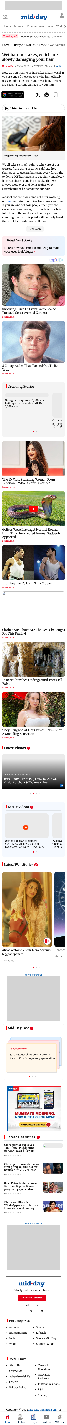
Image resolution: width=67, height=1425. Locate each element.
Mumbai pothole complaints (35, 36)
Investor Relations (49, 1384)
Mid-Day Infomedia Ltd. (42, 1409)
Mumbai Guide (45, 1343)
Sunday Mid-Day (46, 1338)
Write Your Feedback (32, 1297)
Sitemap (43, 1395)
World (12, 1343)
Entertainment (18, 1332)
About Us (14, 1365)
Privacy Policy (17, 1387)
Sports (40, 1327)
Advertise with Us (19, 1376)
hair (10, 201)
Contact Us (15, 1370)
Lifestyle (41, 1332)
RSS (40, 1389)
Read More (35, 229)
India (12, 1338)
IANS (58, 66)
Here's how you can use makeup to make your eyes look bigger (32, 250)
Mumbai (14, 1327)
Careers (13, 1382)
